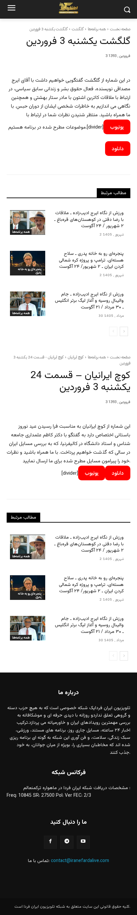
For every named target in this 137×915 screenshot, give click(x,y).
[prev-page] (113, 331)
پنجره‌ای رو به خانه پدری (30, 270)
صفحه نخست (120, 29)
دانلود (118, 148)
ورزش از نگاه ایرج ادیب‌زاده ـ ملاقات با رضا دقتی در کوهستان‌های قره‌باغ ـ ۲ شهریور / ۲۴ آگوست (89, 220)
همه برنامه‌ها (97, 29)
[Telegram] (66, 842)
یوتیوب (117, 127)
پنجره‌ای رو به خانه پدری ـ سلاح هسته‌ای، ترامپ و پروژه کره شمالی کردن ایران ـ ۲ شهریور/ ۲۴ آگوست (91, 260)
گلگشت (77, 29)
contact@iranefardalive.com (80, 861)
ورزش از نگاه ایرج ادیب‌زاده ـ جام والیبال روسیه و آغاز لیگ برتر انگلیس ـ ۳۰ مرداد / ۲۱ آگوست (89, 301)
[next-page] (124, 331)
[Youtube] (83, 842)
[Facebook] (50, 842)
